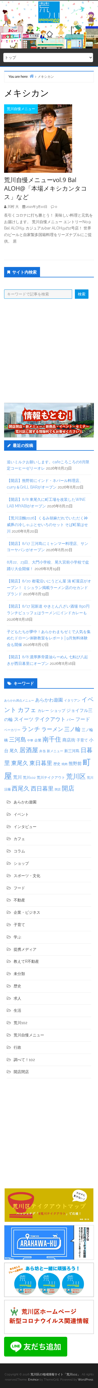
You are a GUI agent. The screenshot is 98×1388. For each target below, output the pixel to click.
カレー (43, 710)
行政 (17, 1047)
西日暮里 (42, 788)
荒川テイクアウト (51, 777)
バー (70, 719)
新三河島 (71, 751)
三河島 (17, 739)
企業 (37, 740)
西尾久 (21, 788)
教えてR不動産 (26, 961)
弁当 (42, 751)
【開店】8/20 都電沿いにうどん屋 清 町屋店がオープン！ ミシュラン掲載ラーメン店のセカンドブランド (49, 587)
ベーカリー (12, 730)
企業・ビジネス (27, 912)
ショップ (57, 710)
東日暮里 (40, 763)
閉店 (58, 789)
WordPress (85, 1379)
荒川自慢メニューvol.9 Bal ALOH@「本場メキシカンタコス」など (45, 188)
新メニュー (55, 751)
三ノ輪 (72, 729)
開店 (68, 788)
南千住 (51, 739)
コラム (19, 851)
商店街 (68, 740)
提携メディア (25, 949)
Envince (33, 1379)
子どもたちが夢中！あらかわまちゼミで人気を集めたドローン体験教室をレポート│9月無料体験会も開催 (49, 638)
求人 (17, 998)
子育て (82, 740)
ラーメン (52, 729)
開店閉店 (21, 1072)
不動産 (19, 900)
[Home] (31, 76)
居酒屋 (28, 750)
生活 (17, 1010)
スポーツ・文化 (27, 875)
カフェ (27, 709)
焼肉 (65, 764)
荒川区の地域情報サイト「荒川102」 (55, 1374)
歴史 (56, 764)
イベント (21, 814)
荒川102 (29, 777)
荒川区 (76, 776)
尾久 (14, 750)
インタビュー (25, 826)
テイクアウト (50, 719)
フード (82, 719)
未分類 (19, 974)
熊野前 (75, 763)
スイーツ (23, 719)
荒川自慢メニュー (21, 109)
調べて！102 (24, 1059)
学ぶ (17, 937)
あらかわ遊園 (49, 700)
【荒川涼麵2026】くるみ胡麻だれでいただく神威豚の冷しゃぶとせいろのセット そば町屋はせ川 (47, 524)
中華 (30, 740)
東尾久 (19, 763)
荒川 (17, 777)
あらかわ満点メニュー (19, 700)
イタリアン (72, 700)
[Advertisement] (49, 350)
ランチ (31, 728)
